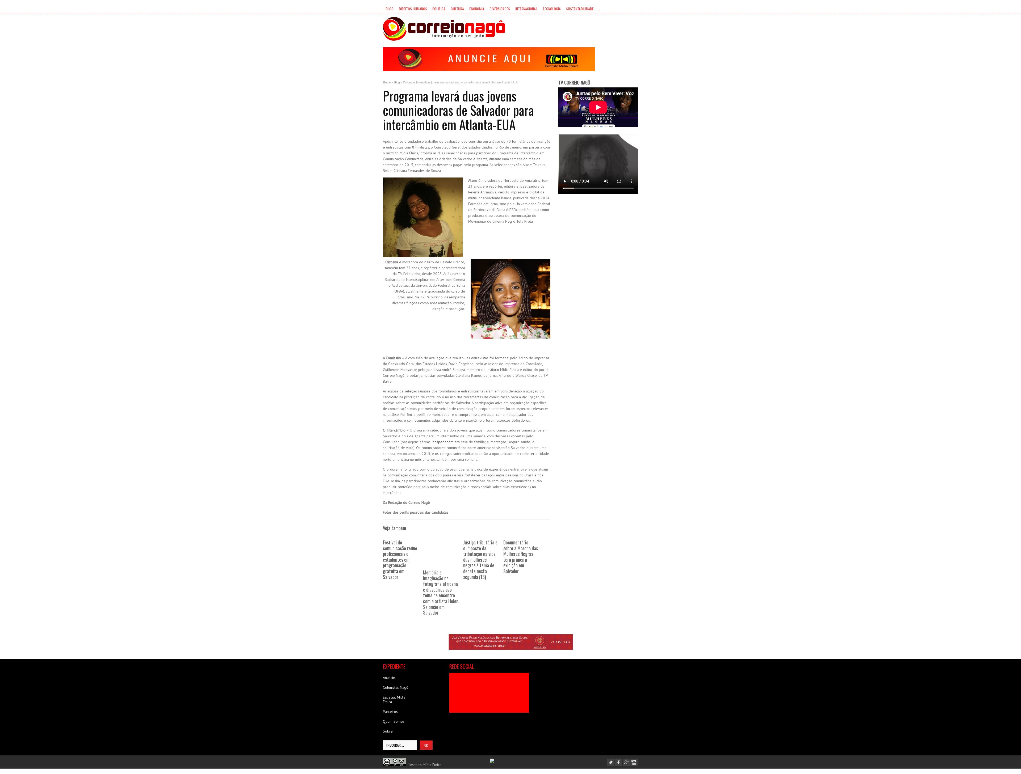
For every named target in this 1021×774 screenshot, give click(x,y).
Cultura (457, 8)
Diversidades (499, 8)
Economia (476, 8)
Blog (390, 8)
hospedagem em (446, 441)
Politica (438, 8)
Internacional (526, 8)
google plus (626, 762)
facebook (618, 762)
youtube (634, 762)
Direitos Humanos (413, 8)
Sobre (388, 731)
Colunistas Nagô (395, 687)
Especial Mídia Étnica (394, 699)
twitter (610, 762)
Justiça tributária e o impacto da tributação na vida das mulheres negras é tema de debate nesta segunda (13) (480, 559)
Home (387, 82)
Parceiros (390, 711)
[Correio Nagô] (444, 29)
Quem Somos (393, 721)
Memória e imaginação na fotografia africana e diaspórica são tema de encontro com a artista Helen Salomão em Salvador (440, 592)
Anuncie (389, 677)
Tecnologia (552, 8)
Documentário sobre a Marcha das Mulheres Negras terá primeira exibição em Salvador (520, 556)
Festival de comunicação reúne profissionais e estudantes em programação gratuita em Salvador (400, 559)
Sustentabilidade (580, 8)
